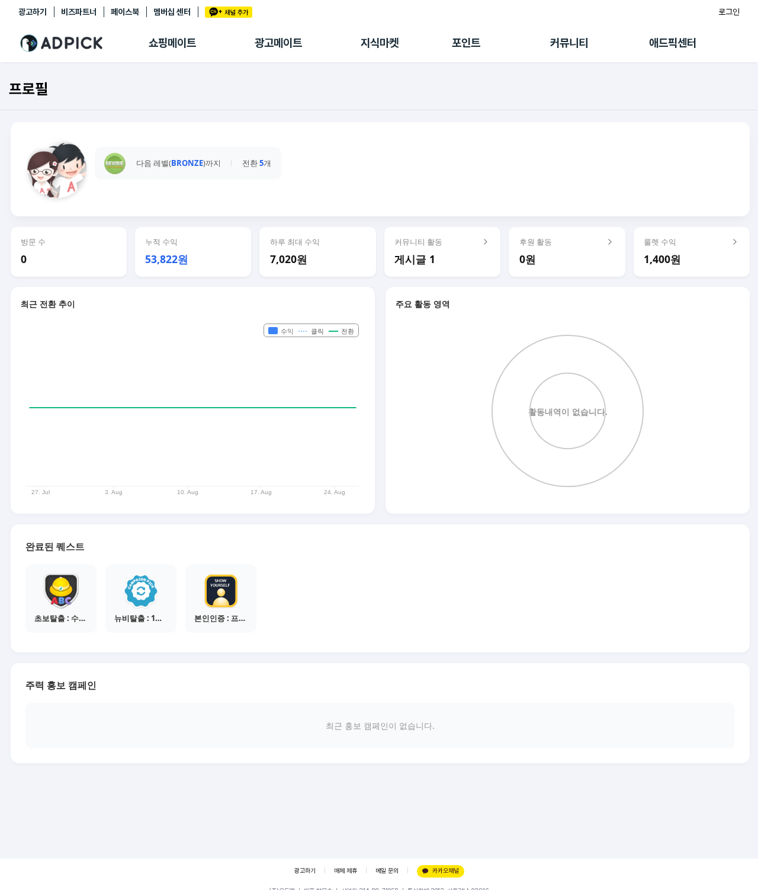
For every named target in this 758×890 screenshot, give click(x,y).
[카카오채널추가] (228, 12)
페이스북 (125, 12)
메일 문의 (387, 871)
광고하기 (32, 12)
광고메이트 (278, 43)
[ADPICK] (83, 43)
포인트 (466, 43)
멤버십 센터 (172, 12)
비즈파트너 (79, 12)
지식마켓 (380, 43)
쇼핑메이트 (172, 43)
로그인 (729, 12)
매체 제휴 (345, 871)
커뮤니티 (569, 43)
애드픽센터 (672, 43)
